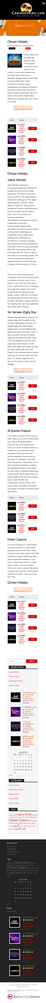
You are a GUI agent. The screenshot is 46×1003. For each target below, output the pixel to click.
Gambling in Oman (16, 681)
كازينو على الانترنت (19, 827)
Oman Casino (21, 45)
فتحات (24, 826)
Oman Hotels (29, 45)
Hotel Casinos (25, 817)
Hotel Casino (17, 817)
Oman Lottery (14, 676)
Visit (32, 128)
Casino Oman (14, 785)
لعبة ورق (11, 829)
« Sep (11, 775)
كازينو (21, 826)
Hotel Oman (33, 817)
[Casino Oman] (27, 17)
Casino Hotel (12, 815)
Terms (27, 986)
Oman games (33, 821)
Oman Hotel (12, 823)
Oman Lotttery (30, 870)
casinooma (12, 45)
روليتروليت (28, 826)
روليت (33, 826)
